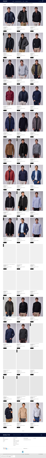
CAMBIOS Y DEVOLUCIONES (16, 440)
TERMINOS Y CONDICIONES (16, 441)
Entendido (10, 456)
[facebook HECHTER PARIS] (35, 438)
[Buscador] (39, 1)
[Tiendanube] (40, 454)
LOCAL (23, 1)
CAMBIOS (26, 1)
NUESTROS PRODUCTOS (18, 1)
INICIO (13, 1)
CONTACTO (14, 445)
